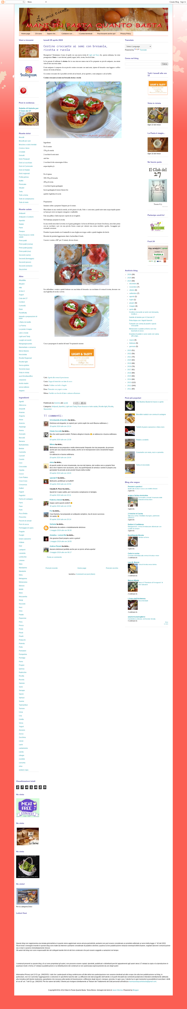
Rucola (21, 680)
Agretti (21, 402)
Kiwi (20, 546)
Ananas (22, 412)
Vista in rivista (24, 373)
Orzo (20, 611)
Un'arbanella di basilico (59, 420)
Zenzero (22, 730)
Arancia (22, 423)
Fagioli (21, 492)
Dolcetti (22, 155)
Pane (21, 228)
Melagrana (23, 578)
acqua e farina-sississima (138, 495)
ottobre (132, 290)
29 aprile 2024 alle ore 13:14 (60, 426)
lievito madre (23, 383)
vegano (22, 391)
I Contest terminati (85, 34)
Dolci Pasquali (24, 159)
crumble (22, 759)
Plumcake (22, 184)
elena (52, 462)
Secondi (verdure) (25, 266)
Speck (21, 694)
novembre (133, 287)
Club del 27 (23, 298)
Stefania (53, 524)
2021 (129, 357)
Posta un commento (54, 557)
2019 (129, 363)
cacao (21, 741)
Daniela (57, 403)
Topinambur (23, 705)
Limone (22, 560)
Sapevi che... (52, 34)
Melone (22, 586)
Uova (21, 712)
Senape (22, 690)
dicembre (133, 284)
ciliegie (21, 755)
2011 (129, 389)
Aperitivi (62, 406)
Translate (143, 50)
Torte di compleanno (26, 199)
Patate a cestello (142, 440)
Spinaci (22, 698)
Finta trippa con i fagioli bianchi (140, 320)
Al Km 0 (22, 291)
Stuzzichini (48, 409)
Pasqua (22, 231)
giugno (132, 303)
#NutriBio (22, 280)
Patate (21, 615)
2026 (129, 274)
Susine (21, 701)
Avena (21, 430)
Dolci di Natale (24, 170)
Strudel (21, 188)
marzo (131, 340)
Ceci (20, 463)
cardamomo (23, 748)
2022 (129, 354)
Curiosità (22, 306)
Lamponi (22, 550)
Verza (21, 723)
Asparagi (22, 427)
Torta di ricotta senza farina (147, 564)
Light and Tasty (94, 55)
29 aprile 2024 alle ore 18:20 (60, 473)
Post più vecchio (112, 568)
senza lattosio (24, 387)
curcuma (22, 763)
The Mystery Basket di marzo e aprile (150, 402)
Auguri (21, 295)
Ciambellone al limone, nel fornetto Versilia (141, 619)
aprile (131, 309)
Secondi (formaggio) (26, 259)
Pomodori (22, 651)
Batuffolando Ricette (136, 535)
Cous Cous (23, 481)
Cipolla (21, 470)
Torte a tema (23, 195)
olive (20, 766)
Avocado (22, 434)
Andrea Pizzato (55, 546)
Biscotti (21, 137)
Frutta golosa (24, 177)
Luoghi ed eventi (25, 340)
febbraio (132, 343)
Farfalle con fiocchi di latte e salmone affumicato (64, 393)
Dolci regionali (24, 173)
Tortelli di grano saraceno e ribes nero (150, 427)
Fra (51, 511)
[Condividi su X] (79, 403)
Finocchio (22, 517)
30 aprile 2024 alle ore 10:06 (60, 506)
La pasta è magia (25, 329)
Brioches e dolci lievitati (27, 145)
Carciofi (22, 456)
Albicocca (22, 405)
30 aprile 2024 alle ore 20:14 (60, 519)
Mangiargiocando (25, 344)
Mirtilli (21, 589)
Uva (20, 716)
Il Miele (21, 542)
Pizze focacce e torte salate (87, 406)
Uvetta (21, 719)
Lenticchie (23, 557)
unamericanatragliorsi (136, 617)
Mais (20, 564)
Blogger (136, 990)
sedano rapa (23, 770)
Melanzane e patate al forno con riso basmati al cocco (142, 330)
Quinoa (21, 669)
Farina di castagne (26, 499)
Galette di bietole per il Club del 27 (142, 317)
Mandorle (22, 571)
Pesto (21, 629)
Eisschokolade (143, 601)
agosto (132, 296)
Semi (21, 687)
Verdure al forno (143, 537)
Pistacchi (22, 640)
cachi (21, 745)
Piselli (21, 636)
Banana (22, 441)
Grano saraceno (25, 539)
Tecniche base (24, 369)
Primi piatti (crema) (26, 244)
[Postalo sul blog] (77, 403)
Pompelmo (23, 654)
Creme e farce (24, 148)
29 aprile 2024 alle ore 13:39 (60, 440)
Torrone (22, 708)
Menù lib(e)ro (24, 351)
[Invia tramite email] (74, 403)
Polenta (22, 643)
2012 (129, 386)
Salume (22, 683)
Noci (20, 607)
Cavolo (21, 459)
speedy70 (53, 478)
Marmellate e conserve (27, 347)
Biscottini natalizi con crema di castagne (151, 414)
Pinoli (21, 633)
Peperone (22, 618)
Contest (22, 302)
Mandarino (23, 568)
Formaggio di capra (26, 528)
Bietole (21, 448)
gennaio (132, 346)
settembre (133, 293)
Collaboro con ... (68, 34)
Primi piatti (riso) (25, 251)
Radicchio (22, 672)
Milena (52, 444)
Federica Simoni (56, 500)
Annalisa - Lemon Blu (58, 535)
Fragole (22, 532)
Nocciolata (23, 354)
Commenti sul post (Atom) (85, 574)
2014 (129, 379)
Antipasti (55, 406)
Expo (21, 309)
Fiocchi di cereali (25, 521)
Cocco (21, 474)
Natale (21, 224)
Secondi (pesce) (25, 262)
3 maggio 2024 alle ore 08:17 (61, 552)
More (21, 593)
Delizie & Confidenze (136, 524)
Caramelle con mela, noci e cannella (149, 452)
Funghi (21, 535)
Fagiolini (22, 495)
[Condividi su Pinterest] (85, 403)
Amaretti (22, 409)
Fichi (20, 510)
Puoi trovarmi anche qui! (106, 34)
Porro (21, 662)
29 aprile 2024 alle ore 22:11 (60, 495)
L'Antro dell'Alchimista (137, 599)
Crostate (22, 152)
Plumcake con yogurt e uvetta (57, 389)
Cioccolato (23, 467)
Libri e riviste (23, 333)
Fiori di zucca (24, 524)
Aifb (20, 288)
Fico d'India (23, 513)
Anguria (22, 416)
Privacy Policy (125, 34)
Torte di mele (23, 202)
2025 (129, 278)
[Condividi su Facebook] (82, 403)
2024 (129, 281)
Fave (21, 506)
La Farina (22, 326)
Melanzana (23, 582)
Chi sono (38, 34)
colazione (22, 380)
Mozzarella (23, 597)
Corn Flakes (23, 477)
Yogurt (21, 727)
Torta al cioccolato (143, 465)
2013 (129, 382)
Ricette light (103, 406)
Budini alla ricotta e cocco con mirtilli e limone (142, 488)
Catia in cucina (133, 553)
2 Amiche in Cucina (135, 514)
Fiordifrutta (23, 313)
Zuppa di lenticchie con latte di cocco (60, 381)
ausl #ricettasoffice (26, 376)
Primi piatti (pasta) (25, 248)
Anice (21, 420)
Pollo (21, 647)
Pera (20, 622)
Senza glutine (24, 365)
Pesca (21, 625)
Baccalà (22, 438)
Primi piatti (23, 241)
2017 (129, 370)
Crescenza (23, 485)
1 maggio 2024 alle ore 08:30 (61, 530)
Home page (25, 34)
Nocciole (22, 604)
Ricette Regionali (25, 358)
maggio (132, 306)
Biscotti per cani (25, 141)
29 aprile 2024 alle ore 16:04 (60, 458)
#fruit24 (22, 284)
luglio (131, 300)
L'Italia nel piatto (25, 322)
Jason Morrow (117, 990)
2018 (129, 366)
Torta (21, 192)
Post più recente (52, 568)
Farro (21, 503)
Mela (21, 575)
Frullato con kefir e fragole (58, 385)
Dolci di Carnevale (26, 166)
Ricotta (110, 406)
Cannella (22, 452)
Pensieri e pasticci (135, 487)
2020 (129, 360)
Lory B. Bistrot (133, 562)
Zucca (21, 734)
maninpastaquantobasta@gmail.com (142, 981)
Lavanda (22, 553)
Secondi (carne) (25, 255)
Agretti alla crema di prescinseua (58, 377)
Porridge (22, 658)
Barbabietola (23, 445)
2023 (129, 350)
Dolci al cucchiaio (25, 163)
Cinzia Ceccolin (56, 431)
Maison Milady (133, 580)
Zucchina (22, 737)
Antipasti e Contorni (26, 217)
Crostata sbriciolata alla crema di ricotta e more (143, 555)
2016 (129, 373)
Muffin (21, 181)
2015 (129, 376)
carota (21, 752)
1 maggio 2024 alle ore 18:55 (61, 541)
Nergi (21, 600)
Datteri (21, 488)
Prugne (21, 665)
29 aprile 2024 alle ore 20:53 (60, 484)
